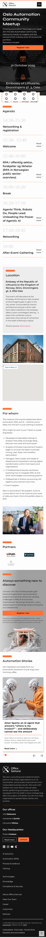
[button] (39, 4)
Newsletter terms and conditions (14, 932)
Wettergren (25, 326)
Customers (8, 909)
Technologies (9, 877)
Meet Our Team (10, 899)
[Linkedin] (4, 846)
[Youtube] (12, 846)
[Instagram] (8, 846)
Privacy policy (18, 929)
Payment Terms (29, 929)
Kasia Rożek (7, 925)
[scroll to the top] (41, 933)
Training (6, 869)
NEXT (25, 925)
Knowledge (8, 881)
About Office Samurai (12, 894)
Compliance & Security (13, 886)
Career (5, 904)
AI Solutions (8, 854)
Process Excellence (11, 864)
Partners (6, 914)
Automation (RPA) (11, 859)
